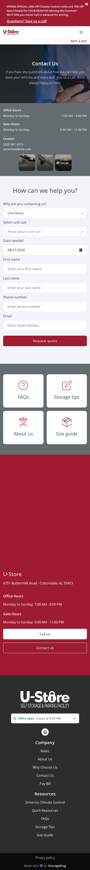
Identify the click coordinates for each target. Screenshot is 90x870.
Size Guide (45, 835)
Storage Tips (45, 827)
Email (7, 316)
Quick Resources (45, 810)
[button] (27, 162)
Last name (11, 278)
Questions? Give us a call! (27, 21)
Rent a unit (79, 41)
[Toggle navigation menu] (83, 31)
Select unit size (14, 222)
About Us (45, 759)
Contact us (45, 648)
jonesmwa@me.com (17, 149)
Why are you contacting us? (24, 204)
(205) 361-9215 (13, 144)
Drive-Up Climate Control (45, 802)
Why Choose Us (45, 767)
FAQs (45, 818)
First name (11, 259)
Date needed (13, 240)
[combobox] (45, 213)
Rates (45, 751)
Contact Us (45, 775)
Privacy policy (45, 857)
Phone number (15, 297)
